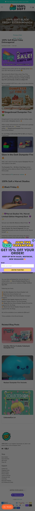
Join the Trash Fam (17, 270)
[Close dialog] (33, 240)
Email (2, 263)
